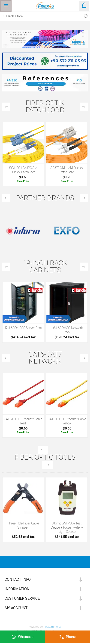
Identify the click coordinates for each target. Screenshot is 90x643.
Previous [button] (6, 107)
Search (85, 16)
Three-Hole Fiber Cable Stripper (23, 525)
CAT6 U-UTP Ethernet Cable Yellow (67, 421)
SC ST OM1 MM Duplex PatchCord (67, 170)
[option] (23, 155)
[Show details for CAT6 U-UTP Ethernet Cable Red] (23, 393)
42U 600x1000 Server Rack (23, 328)
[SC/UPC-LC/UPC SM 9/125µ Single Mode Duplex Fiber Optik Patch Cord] (23, 142)
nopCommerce (52, 626)
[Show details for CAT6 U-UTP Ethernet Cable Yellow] (66, 393)
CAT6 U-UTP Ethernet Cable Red (23, 421)
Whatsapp (25, 637)
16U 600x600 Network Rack (67, 330)
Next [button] (84, 107)
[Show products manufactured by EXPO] (23, 230)
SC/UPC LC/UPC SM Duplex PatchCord (23, 170)
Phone (71, 637)
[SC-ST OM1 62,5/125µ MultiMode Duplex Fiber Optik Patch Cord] (66, 142)
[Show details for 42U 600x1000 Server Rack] (23, 302)
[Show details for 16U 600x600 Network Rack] (66, 302)
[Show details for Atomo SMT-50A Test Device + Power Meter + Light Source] (66, 498)
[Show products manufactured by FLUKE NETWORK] (67, 230)
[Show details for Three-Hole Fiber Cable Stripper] (23, 498)
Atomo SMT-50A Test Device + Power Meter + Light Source (67, 527)
